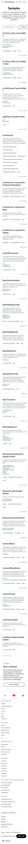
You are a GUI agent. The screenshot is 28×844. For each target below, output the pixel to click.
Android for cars (5, 752)
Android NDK (4, 792)
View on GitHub (14, 684)
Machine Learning (5, 727)
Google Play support (6, 804)
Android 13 (4, 771)
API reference (4, 787)
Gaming (3, 725)
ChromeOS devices (6, 749)
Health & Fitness (5, 730)
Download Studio (5, 790)
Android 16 (4, 763)
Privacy (3, 735)
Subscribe (21, 836)
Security (3, 708)
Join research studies (6, 806)
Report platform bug (6, 799)
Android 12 (4, 773)
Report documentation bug (8, 801)
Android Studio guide (6, 782)
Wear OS (3, 747)
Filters (23, 27)
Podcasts (3, 718)
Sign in (24, 2)
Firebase (3, 821)
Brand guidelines (16, 832)
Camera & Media (5, 732)
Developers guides (5, 785)
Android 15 (4, 766)
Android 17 (4, 761)
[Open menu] (2, 2)
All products (4, 826)
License (8, 832)
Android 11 (3, 776)
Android (3, 703)
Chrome (3, 819)
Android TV (4, 754)
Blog (2, 716)
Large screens (4, 744)
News (2, 713)
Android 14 (4, 768)
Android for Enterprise (6, 706)
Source (3, 711)
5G (2, 737)
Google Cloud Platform (7, 824)
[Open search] (17, 2)
